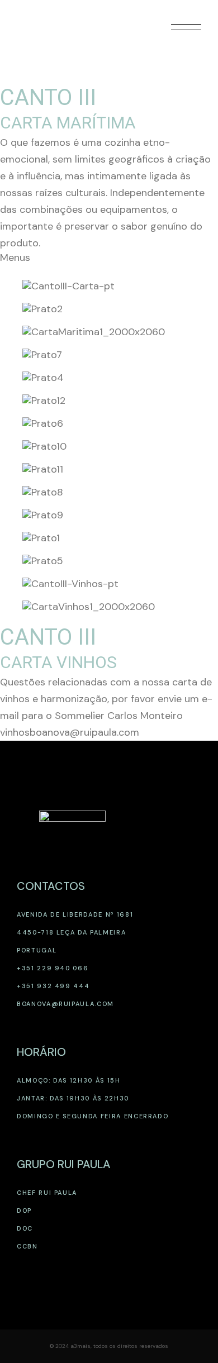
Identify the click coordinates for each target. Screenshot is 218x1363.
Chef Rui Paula (47, 1193)
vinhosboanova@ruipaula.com (69, 732)
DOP (24, 1210)
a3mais (80, 1346)
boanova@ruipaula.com (65, 1004)
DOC (25, 1228)
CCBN (27, 1246)
